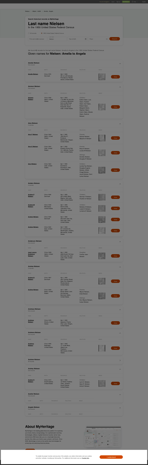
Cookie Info (85, 458)
